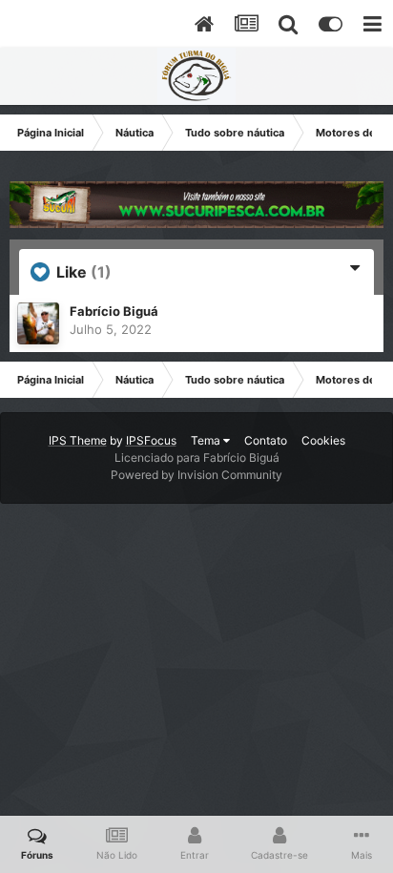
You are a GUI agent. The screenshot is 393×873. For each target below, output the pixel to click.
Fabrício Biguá (114, 311)
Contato (265, 440)
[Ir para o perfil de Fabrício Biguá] (38, 323)
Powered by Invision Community (196, 475)
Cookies (323, 440)
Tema (207, 440)
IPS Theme (78, 440)
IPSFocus (151, 440)
